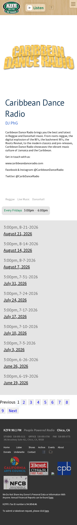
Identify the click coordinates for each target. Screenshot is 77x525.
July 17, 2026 (15, 316)
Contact (31, 452)
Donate (7, 452)
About (61, 447)
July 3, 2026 (14, 349)
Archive (41, 447)
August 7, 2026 (17, 267)
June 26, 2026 (16, 366)
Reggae (10, 199)
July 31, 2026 (15, 283)
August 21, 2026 (18, 233)
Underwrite (19, 452)
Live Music (23, 199)
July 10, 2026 (15, 333)
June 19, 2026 (16, 382)
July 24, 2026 (15, 300)
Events (51, 447)
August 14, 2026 (18, 250)
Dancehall (38, 199)
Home (6, 447)
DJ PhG (11, 123)
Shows (32, 447)
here (51, 497)
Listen (38, 7)
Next (13, 410)
